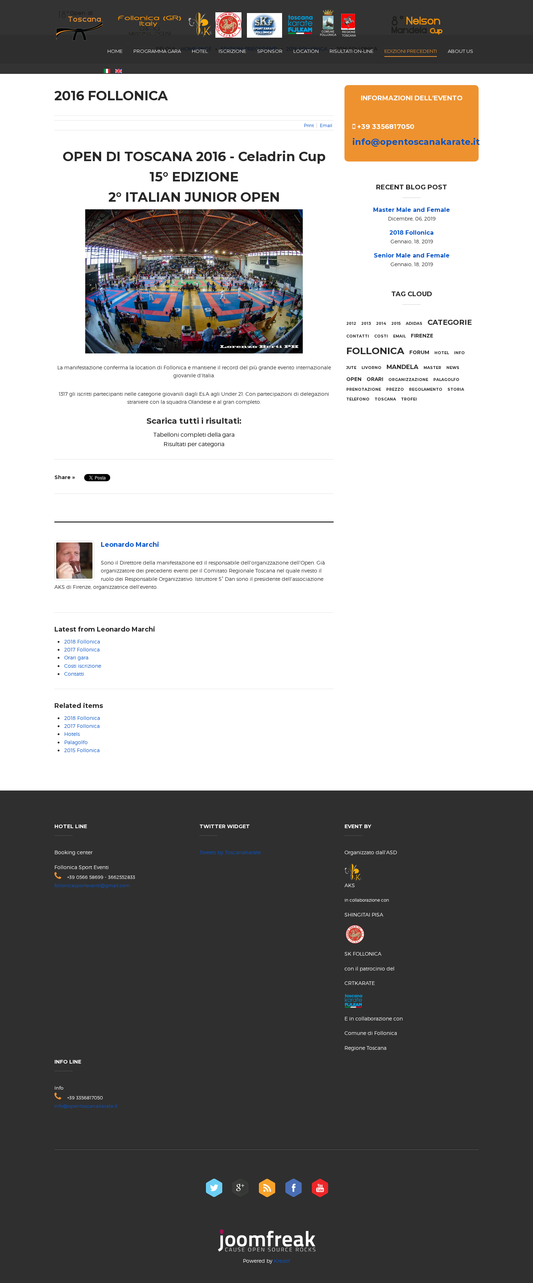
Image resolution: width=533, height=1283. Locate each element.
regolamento (425, 389)
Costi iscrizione (82, 666)
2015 (396, 323)
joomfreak (266, 1240)
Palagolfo (76, 742)
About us (460, 51)
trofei (409, 399)
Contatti (74, 674)
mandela (402, 366)
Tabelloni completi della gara (194, 434)
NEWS (452, 367)
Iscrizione (232, 51)
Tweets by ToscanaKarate (230, 852)
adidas (414, 323)
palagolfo (446, 379)
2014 (381, 323)
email (399, 336)
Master (432, 367)
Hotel (200, 51)
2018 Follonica (82, 641)
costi (381, 336)
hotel (441, 353)
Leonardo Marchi (130, 545)
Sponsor (269, 51)
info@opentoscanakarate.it (416, 142)
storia (455, 389)
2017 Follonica (82, 649)
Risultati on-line (351, 51)
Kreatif (282, 1261)
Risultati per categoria (194, 444)
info (459, 353)
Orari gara (76, 657)
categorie (449, 322)
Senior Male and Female (412, 255)
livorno (371, 367)
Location (306, 51)
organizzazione (408, 379)
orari (375, 379)
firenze (422, 336)
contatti (357, 336)
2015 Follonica (82, 750)
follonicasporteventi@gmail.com (92, 885)
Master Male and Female (411, 209)
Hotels (72, 734)
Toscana (385, 399)
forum (419, 352)
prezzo (395, 389)
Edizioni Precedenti (410, 51)
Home (115, 51)
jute (351, 367)
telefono (357, 399)
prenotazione (363, 389)
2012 (351, 323)
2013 (366, 323)
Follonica (375, 351)
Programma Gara (157, 51)
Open (353, 379)
